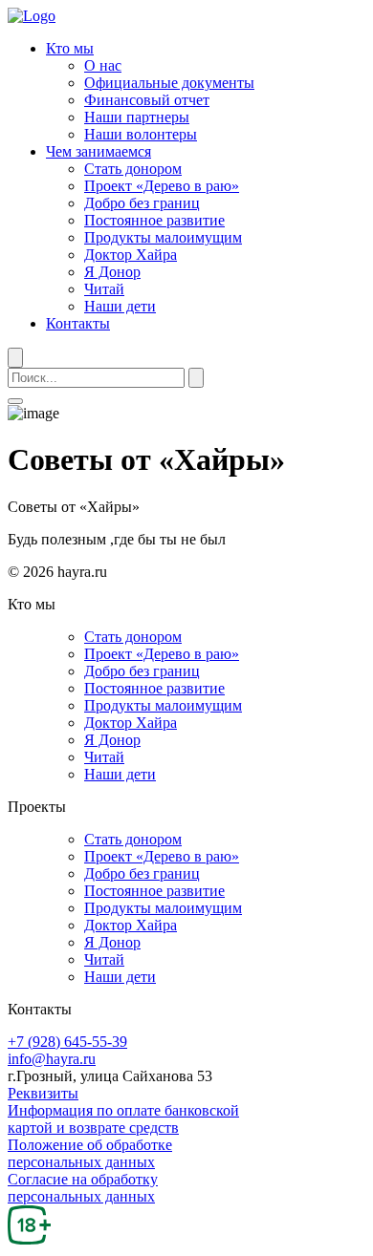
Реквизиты (43, 1093)
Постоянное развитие (154, 220)
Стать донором (133, 168)
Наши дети (120, 306)
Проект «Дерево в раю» (161, 186)
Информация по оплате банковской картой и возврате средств (123, 1119)
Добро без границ (142, 203)
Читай (104, 289)
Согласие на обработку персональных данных (83, 1187)
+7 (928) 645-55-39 (67, 1041)
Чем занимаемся (98, 151)
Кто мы (70, 48)
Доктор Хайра (130, 254)
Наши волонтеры (140, 134)
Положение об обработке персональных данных (90, 1153)
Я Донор (112, 272)
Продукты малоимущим (163, 237)
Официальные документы (169, 83)
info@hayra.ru (52, 1059)
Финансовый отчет (146, 100)
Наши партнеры (136, 117)
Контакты (78, 323)
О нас (102, 65)
